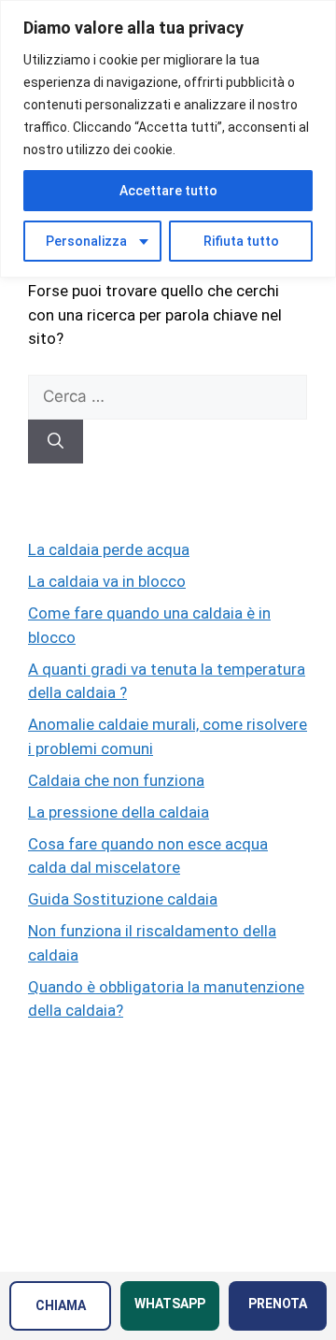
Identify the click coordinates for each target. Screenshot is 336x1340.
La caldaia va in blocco (107, 581)
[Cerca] (55, 442)
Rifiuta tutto (241, 241)
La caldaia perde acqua (108, 549)
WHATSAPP (169, 1303)
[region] (168, 139)
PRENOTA (277, 1303)
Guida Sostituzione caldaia (122, 899)
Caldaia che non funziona (116, 780)
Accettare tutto (168, 190)
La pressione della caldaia (118, 812)
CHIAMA (60, 1305)
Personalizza (86, 241)
